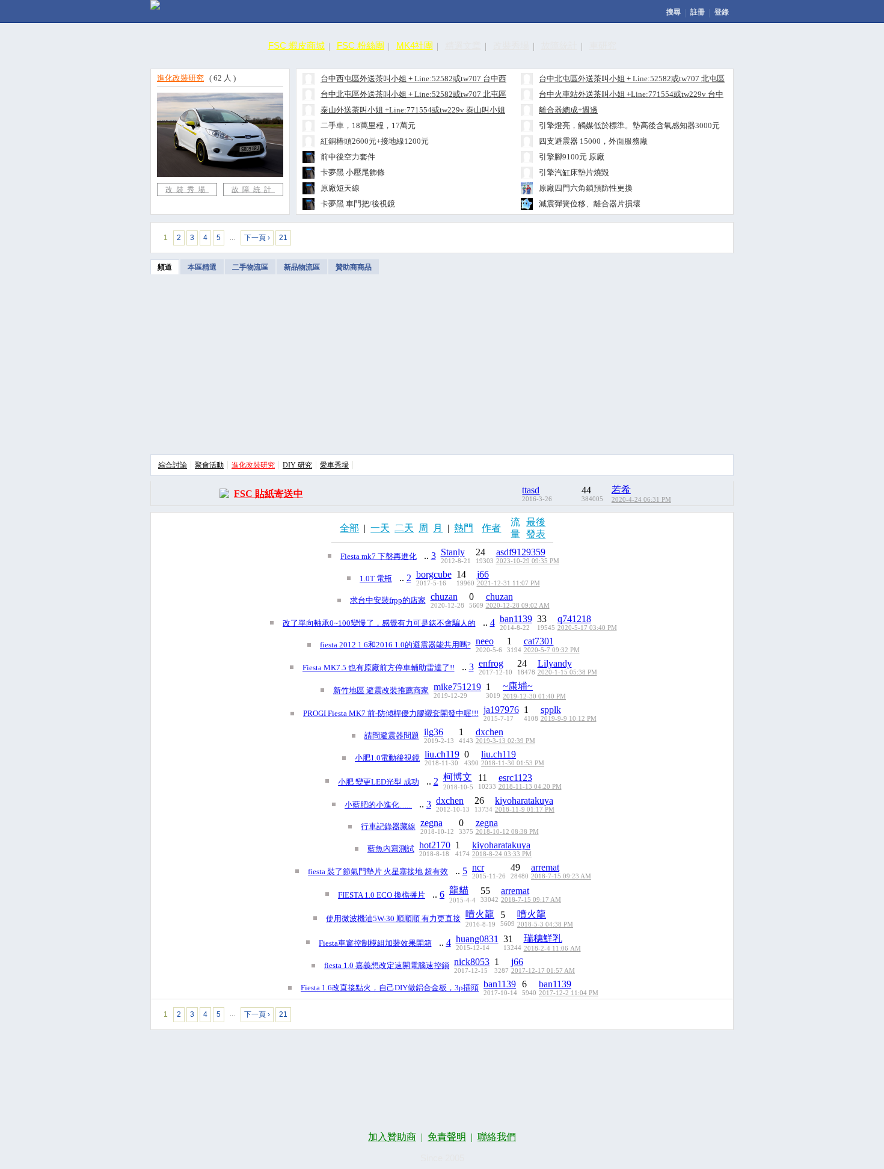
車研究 (602, 45)
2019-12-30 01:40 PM (534, 696)
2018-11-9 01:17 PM (524, 809)
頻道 (165, 267)
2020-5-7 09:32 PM (552, 650)
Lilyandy (555, 663)
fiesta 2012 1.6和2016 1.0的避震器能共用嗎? (395, 644)
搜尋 (673, 12)
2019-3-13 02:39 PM (505, 741)
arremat (545, 867)
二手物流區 (250, 267)
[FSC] (155, 5)
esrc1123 (515, 778)
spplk (551, 710)
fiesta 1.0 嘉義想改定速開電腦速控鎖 (386, 965)
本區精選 (202, 267)
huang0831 (477, 939)
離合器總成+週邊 (568, 109)
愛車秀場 (334, 465)
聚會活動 (209, 465)
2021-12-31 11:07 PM (508, 583)
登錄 (721, 12)
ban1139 (516, 619)
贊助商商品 (354, 267)
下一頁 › (257, 237)
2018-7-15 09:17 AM (531, 899)
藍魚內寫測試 (390, 848)
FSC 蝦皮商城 (296, 45)
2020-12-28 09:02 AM (518, 605)
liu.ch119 (442, 754)
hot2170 (434, 845)
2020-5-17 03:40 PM (587, 628)
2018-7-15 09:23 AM (561, 876)
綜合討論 (172, 465)
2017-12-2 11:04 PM (568, 993)
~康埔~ (518, 686)
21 (283, 237)
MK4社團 (414, 45)
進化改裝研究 (180, 77)
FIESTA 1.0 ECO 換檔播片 (381, 894)
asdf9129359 (520, 552)
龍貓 (458, 890)
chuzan (444, 596)
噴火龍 (479, 914)
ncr (478, 867)
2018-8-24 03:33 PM (502, 854)
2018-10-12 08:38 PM (507, 831)
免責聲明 (447, 1137)
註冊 (697, 12)
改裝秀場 (511, 45)
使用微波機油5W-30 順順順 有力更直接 (393, 918)
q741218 (574, 619)
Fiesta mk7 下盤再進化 (378, 556)
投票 (700, 236)
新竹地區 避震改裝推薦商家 (381, 690)
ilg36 (433, 732)
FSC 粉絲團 (360, 45)
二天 (404, 528)
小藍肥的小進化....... (378, 804)
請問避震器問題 (391, 735)
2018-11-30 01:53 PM (512, 763)
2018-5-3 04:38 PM (545, 924)
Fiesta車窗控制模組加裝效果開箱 (375, 943)
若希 (621, 489)
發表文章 (642, 236)
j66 (483, 574)
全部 (349, 528)
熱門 (463, 528)
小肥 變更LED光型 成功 (378, 781)
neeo (485, 641)
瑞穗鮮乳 (543, 938)
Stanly (453, 552)
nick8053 (472, 962)
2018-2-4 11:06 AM (552, 948)
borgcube (434, 574)
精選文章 (463, 45)
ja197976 (501, 710)
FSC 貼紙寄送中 (268, 494)
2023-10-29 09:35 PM (527, 561)
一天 (380, 528)
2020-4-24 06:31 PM (641, 499)
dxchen (489, 732)
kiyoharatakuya (524, 800)
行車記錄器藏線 (388, 826)
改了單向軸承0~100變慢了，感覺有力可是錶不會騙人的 (379, 623)
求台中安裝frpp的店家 (388, 600)
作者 (491, 528)
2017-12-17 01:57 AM (543, 970)
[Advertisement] (442, 364)
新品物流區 (302, 267)
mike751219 (457, 687)
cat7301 (539, 641)
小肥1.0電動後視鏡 (387, 757)
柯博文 (457, 777)
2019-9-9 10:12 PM (569, 718)
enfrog (491, 663)
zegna (431, 823)
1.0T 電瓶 (376, 578)
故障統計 (559, 45)
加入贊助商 (392, 1137)
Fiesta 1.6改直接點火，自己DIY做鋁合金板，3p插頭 (390, 987)
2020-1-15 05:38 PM (567, 672)
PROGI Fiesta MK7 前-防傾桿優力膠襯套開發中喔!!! (391, 713)
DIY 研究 (297, 465)
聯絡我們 (496, 1137)
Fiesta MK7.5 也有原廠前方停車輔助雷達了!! (378, 667)
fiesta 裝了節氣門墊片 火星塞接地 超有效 (378, 871)
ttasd (530, 490)
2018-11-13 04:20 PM (530, 786)
